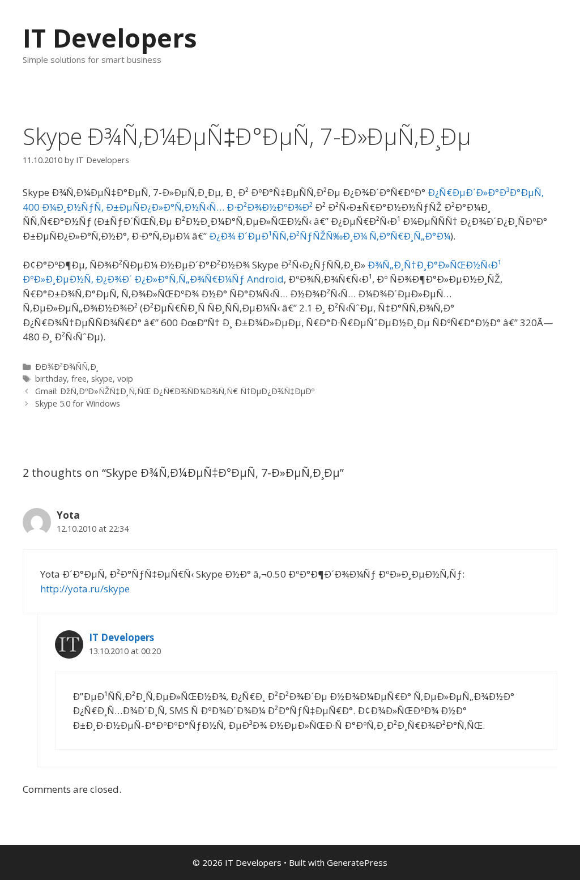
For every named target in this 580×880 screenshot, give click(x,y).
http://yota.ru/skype (85, 588)
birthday (51, 378)
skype (102, 378)
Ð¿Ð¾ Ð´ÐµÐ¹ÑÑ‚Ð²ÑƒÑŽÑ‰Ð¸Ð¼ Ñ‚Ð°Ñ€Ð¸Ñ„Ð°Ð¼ (329, 235)
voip (125, 378)
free (79, 378)
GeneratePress (357, 862)
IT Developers (110, 37)
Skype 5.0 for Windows (77, 403)
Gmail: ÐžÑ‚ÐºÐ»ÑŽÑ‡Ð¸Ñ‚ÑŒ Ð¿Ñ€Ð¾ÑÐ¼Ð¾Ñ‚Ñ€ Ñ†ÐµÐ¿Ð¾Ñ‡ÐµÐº (174, 391)
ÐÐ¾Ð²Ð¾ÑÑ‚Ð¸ (67, 366)
